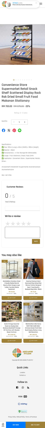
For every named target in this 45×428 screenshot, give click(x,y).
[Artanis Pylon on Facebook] (17, 388)
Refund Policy (21, 417)
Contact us (22, 375)
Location (22, 372)
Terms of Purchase (31, 417)
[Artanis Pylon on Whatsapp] (22, 388)
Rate (36, 241)
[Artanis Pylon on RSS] (28, 388)
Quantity (4, 121)
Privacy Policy (12, 417)
